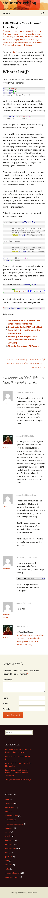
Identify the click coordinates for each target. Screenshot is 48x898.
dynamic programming (14, 824)
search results (8, 42)
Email (6, 703)
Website (6, 709)
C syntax (27, 34)
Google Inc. (38, 36)
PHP (35, 31)
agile (7, 799)
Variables (6, 45)
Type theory (37, 42)
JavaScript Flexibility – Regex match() (24, 359)
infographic (9, 840)
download (9, 820)
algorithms (9, 803)
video (7, 869)
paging (16, 39)
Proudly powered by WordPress (24, 892)
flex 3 (7, 832)
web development (12, 873)
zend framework (12, 877)
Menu (5, 13)
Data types (28, 36)
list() (15, 52)
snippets (8, 865)
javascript (9, 844)
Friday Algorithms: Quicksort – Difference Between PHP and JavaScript (22, 339)
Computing (18, 36)
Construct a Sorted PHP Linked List (25, 327)
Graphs (8, 836)
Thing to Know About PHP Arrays (23, 346)
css (6, 811)
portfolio (8, 856)
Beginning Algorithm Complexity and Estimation (26, 365)
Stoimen (29, 45)
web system (16, 45)
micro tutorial (27, 31)
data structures (11, 815)
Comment (7, 679)
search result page (31, 39)
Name (6, 697)
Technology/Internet (23, 42)
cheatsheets (10, 807)
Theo (5, 403)
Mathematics (8, 39)
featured (8, 828)
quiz (7, 860)
